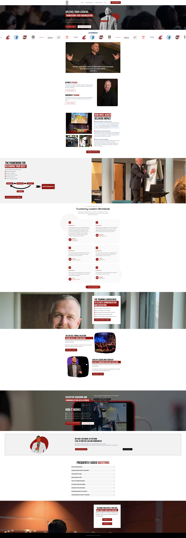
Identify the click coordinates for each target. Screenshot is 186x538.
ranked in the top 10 (114, 127)
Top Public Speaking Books (101, 124)
